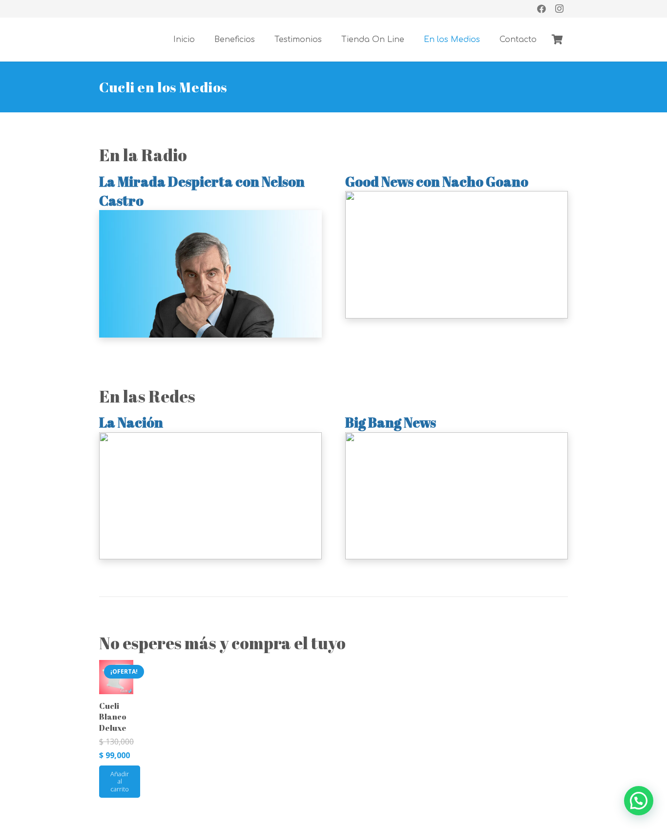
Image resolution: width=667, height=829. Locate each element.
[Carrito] (557, 40)
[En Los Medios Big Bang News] (456, 496)
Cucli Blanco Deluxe (112, 717)
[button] (638, 800)
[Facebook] (541, 9)
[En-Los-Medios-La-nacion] (210, 496)
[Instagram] (559, 9)
